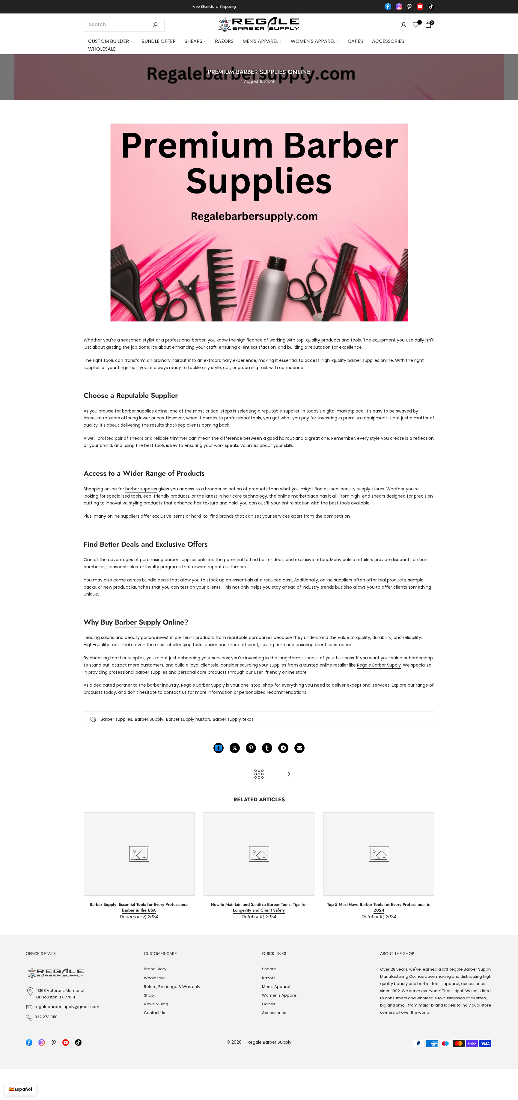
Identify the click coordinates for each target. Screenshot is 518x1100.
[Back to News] (259, 774)
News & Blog (156, 1004)
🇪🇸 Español (20, 1089)
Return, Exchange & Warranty (172, 986)
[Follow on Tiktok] (431, 6)
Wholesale (102, 49)
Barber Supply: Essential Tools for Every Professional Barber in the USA (139, 907)
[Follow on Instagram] (399, 6)
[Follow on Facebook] (388, 6)
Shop (149, 995)
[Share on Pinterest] (251, 748)
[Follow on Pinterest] (409, 6)
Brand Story (155, 969)
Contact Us (154, 1013)
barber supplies (141, 489)
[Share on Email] (299, 748)
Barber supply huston (188, 719)
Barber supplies (116, 719)
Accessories (388, 41)
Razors (224, 41)
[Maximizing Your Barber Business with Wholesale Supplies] (289, 774)
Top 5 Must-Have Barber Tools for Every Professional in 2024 (378, 907)
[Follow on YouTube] (420, 6)
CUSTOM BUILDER (108, 41)
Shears (193, 41)
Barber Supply (138, 622)
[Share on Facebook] (218, 748)
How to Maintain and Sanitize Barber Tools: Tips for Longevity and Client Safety (259, 907)
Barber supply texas (233, 719)
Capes (355, 41)
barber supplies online (370, 360)
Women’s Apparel (313, 41)
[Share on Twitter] (235, 748)
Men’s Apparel (260, 41)
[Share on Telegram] (283, 748)
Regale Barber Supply (379, 665)
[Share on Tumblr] (267, 748)
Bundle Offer (158, 41)
